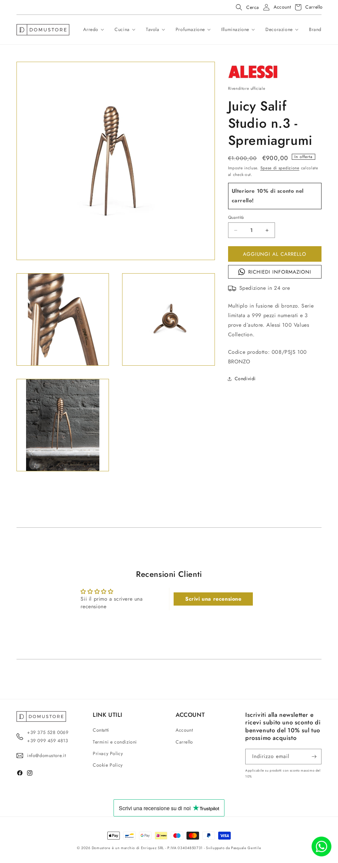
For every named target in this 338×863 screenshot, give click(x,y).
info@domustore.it (46, 755)
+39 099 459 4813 (47, 740)
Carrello (184, 742)
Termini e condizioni (115, 742)
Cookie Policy (108, 765)
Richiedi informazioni (279, 272)
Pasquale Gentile (246, 847)
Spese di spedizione (279, 168)
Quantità (236, 217)
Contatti (101, 730)
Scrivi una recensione (213, 599)
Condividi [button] (245, 378)
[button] (245, 7)
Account (184, 730)
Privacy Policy (108, 753)
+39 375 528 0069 (48, 732)
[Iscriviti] (314, 756)
